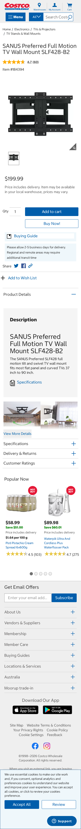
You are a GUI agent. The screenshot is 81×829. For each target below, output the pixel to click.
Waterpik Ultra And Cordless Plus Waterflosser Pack (57, 543)
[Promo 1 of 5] (31, 574)
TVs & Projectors (44, 29)
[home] (17, 6)
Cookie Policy (57, 730)
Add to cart (52, 211)
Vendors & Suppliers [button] (22, 622)
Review (58, 804)
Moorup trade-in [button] (18, 688)
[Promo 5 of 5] (50, 574)
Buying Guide (26, 235)
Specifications (29, 382)
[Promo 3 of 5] (40, 574)
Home (7, 29)
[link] (16, 266)
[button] (70, 17)
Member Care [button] (16, 644)
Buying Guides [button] (17, 655)
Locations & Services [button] (22, 666)
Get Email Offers (21, 587)
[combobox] (36, 17)
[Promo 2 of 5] (36, 574)
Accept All (22, 804)
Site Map (16, 725)
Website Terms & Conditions (49, 725)
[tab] (40, 612)
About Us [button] (12, 612)
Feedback (54, 735)
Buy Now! (52, 223)
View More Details (17, 433)
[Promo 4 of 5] (45, 574)
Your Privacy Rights (28, 730)
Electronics (22, 29)
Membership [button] (15, 633)
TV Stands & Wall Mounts (23, 34)
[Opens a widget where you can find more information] (62, 821)
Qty (5, 211)
